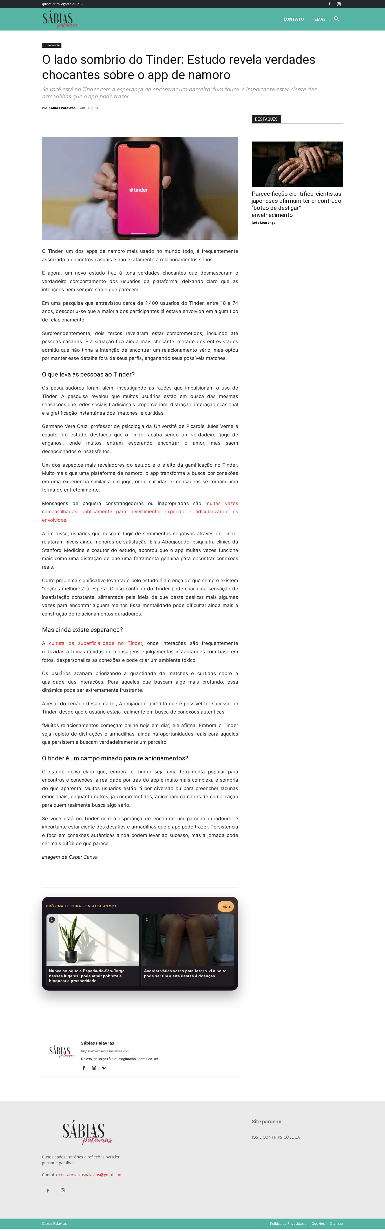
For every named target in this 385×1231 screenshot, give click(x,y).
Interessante (52, 45)
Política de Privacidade (288, 1223)
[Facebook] (329, 4)
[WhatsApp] (121, 120)
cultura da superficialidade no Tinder (95, 643)
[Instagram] (339, 4)
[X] (108, 120)
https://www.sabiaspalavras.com (105, 1051)
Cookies (318, 1223)
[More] (134, 120)
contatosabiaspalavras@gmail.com (91, 1174)
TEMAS (319, 19)
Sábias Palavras (62, 108)
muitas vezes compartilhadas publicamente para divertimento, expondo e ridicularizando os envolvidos (140, 512)
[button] (336, 19)
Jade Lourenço (263, 222)
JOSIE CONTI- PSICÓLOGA (276, 1137)
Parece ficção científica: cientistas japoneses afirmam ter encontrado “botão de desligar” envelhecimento (296, 204)
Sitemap (336, 1223)
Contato (294, 19)
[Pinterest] (106, 1068)
